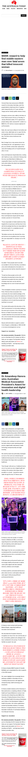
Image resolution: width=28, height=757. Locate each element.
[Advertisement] (14, 37)
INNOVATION (5, 52)
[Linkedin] (13, 98)
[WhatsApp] (10, 98)
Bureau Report (9, 70)
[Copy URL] (17, 98)
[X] (6, 98)
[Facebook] (3, 98)
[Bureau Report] (3, 70)
